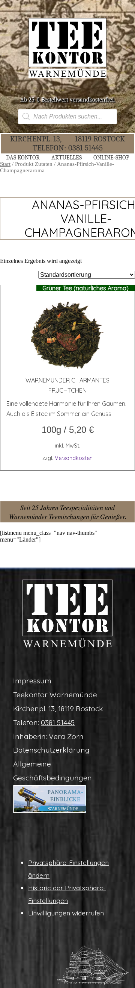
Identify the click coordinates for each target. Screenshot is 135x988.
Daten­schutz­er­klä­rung (51, 749)
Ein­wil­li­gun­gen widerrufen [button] (66, 913)
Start (5, 164)
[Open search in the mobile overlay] (67, 116)
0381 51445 (85, 147)
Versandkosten (74, 458)
